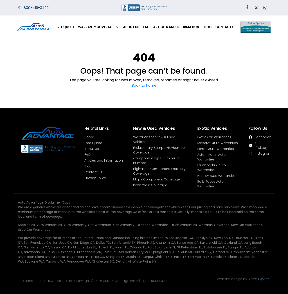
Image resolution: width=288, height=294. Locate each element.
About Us (131, 27)
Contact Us (225, 27)
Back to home (144, 85)
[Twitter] (256, 7)
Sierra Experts (259, 279)
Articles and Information (176, 27)
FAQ (146, 27)
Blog (207, 27)
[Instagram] (265, 7)
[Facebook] (247, 7)
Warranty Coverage (96, 27)
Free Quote (65, 27)
